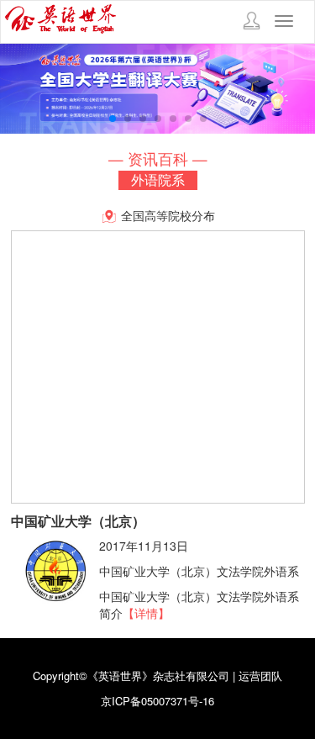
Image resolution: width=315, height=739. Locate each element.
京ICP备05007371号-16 (157, 701)
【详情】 (146, 612)
